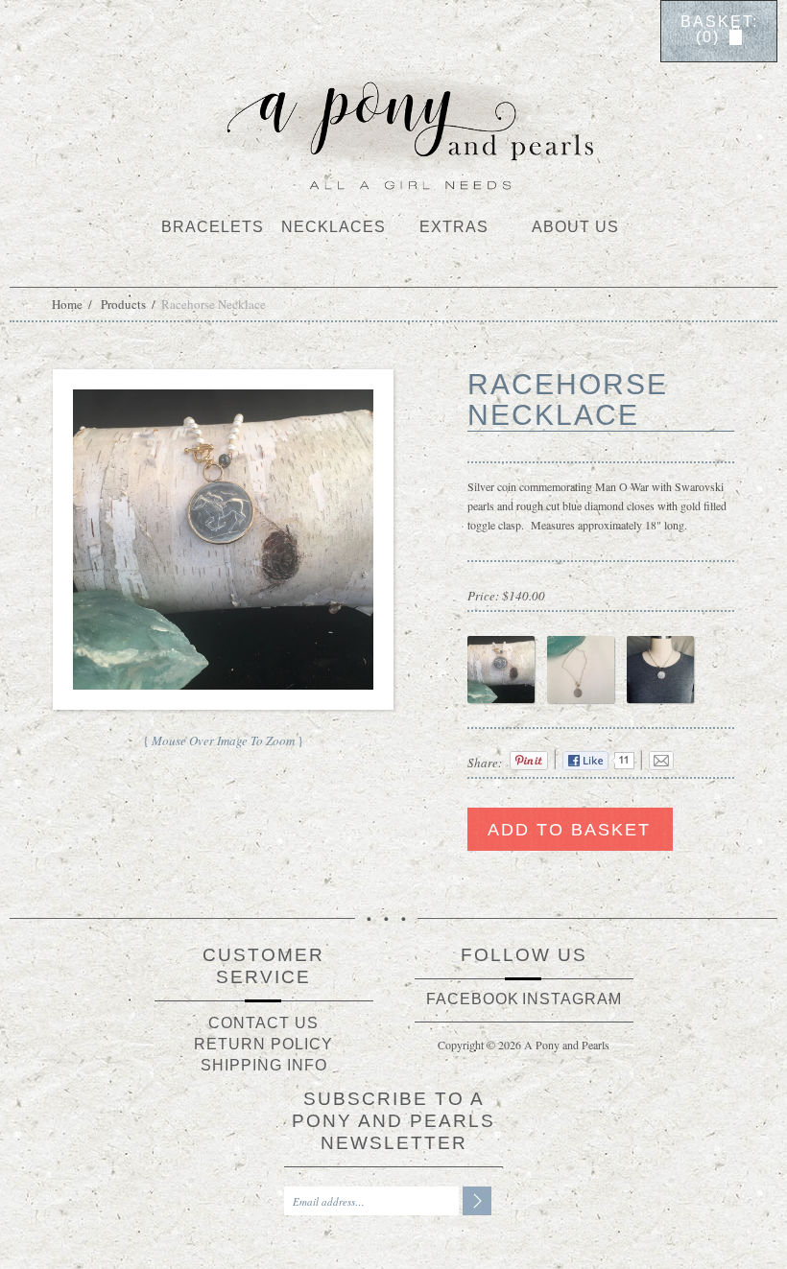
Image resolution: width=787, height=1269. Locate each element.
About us (575, 227)
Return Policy (263, 1044)
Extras (454, 227)
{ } (223, 740)
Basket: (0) (719, 29)
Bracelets (212, 227)
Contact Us (263, 1023)
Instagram (572, 999)
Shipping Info (264, 1065)
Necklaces (333, 227)
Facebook (472, 999)
